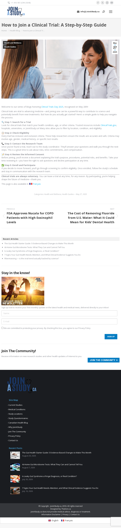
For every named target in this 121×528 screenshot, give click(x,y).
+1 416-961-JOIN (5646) (21, 2)
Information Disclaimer (51, 514)
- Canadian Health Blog (17, 422)
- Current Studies (14, 405)
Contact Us (75, 514)
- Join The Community (16, 431)
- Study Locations (15, 413)
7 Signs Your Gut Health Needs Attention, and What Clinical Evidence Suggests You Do (42, 255)
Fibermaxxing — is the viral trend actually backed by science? (31, 258)
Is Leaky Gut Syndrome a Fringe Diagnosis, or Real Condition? (31, 251)
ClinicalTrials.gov (108, 125)
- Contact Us (12, 440)
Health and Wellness (12, 43)
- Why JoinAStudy (14, 427)
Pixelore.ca (66, 509)
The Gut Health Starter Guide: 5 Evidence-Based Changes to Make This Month (39, 243)
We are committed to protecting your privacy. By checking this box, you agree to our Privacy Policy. (47, 328)
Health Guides (10, 47)
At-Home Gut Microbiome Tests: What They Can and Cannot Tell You (34, 247)
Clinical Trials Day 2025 (52, 106)
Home (4, 30)
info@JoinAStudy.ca (89, 11)
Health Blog (15, 30)
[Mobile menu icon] (111, 12)
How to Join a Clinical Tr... (34, 30)
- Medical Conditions (16, 409)
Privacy (65, 514)
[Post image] (15, 455)
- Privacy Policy (14, 436)
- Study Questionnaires (17, 418)
